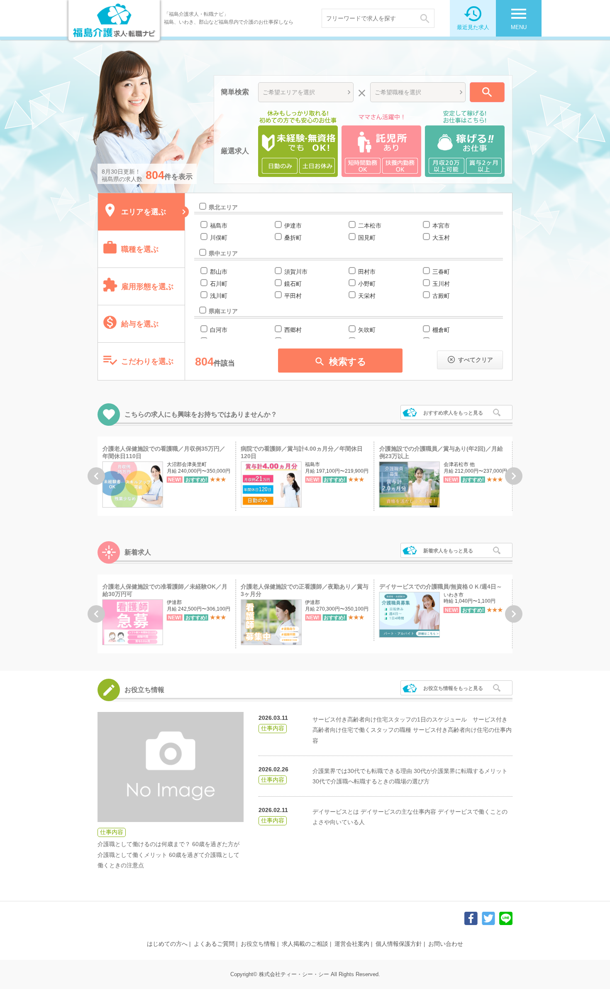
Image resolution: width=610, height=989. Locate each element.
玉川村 (441, 283)
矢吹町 (367, 329)
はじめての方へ (167, 943)
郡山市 (218, 271)
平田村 (293, 295)
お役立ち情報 (258, 943)
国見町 (367, 237)
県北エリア (223, 207)
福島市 (218, 225)
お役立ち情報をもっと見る (453, 688)
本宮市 (441, 225)
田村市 (367, 271)
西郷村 (293, 329)
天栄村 (367, 295)
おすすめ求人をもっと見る (453, 413)
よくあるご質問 (214, 943)
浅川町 (218, 295)
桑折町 (293, 237)
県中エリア (223, 253)
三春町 (441, 271)
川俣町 (218, 237)
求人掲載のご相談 (305, 943)
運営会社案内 (351, 943)
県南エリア (223, 311)
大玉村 (441, 237)
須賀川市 (295, 271)
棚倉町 (441, 329)
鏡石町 (293, 283)
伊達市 (293, 225)
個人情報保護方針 (399, 943)
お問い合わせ (445, 943)
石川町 (218, 283)
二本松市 (369, 225)
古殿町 (441, 295)
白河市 (218, 329)
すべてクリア (470, 359)
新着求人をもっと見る (448, 551)
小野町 (367, 283)
